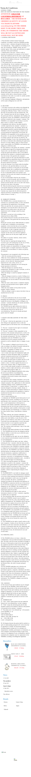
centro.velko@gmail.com (13, 740)
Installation (18, 732)
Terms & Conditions (21, 729)
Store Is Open (7, 686)
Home (2, 722)
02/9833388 (10, 743)
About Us (3, 725)
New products (7, 681)
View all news (6, 694)
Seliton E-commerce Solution (15, 775)
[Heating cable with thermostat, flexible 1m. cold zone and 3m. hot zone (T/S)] (7, 667)
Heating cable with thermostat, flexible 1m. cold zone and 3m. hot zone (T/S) (18, 664)
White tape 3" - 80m (17, 654)
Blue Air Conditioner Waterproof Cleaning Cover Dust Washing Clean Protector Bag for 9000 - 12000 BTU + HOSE (18, 645)
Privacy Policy (19, 725)
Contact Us (4, 732)
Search (17, 722)
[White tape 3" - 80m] (7, 657)
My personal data (16, 770)
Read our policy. (15, 765)
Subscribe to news (8, 691)
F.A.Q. (3, 729)
